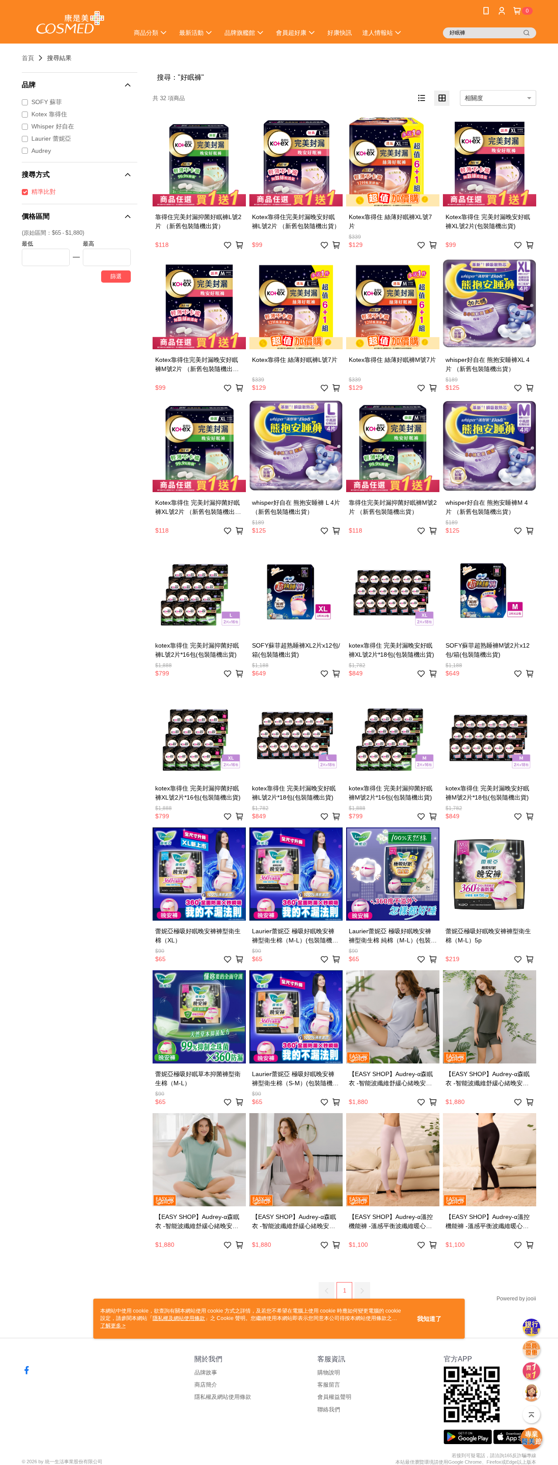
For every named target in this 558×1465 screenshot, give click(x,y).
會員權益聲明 (334, 1397)
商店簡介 (205, 1384)
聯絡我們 (328, 1409)
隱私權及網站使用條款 (222, 1397)
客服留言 (328, 1384)
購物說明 (328, 1372)
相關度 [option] (474, 98)
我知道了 (429, 1318)
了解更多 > (113, 1326)
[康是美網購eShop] (70, 23)
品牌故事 (205, 1372)
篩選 (116, 276)
